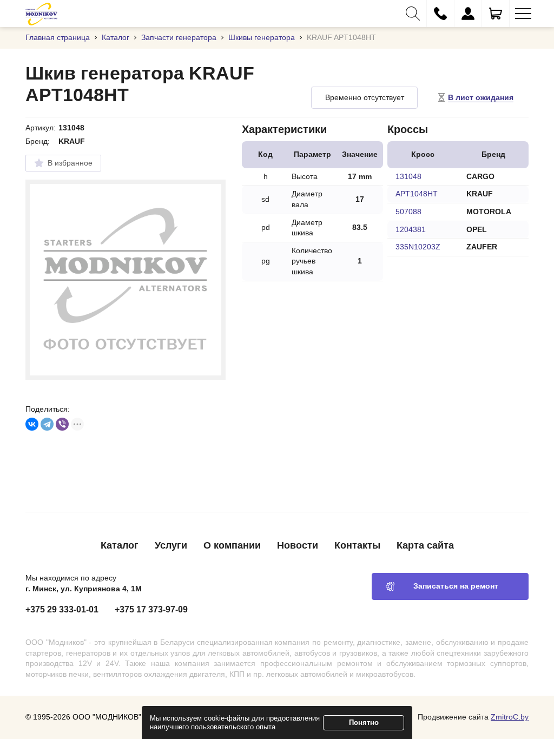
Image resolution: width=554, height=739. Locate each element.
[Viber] (62, 424)
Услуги (171, 545)
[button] (412, 13)
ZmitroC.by (510, 716)
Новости (297, 545)
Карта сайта (425, 545)
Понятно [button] (364, 722)
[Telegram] (47, 424)
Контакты (357, 545)
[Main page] (41, 13)
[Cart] (495, 13)
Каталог (119, 545)
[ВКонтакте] (31, 424)
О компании (232, 545)
